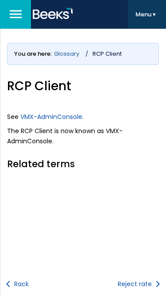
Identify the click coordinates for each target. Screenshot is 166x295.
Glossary (66, 54)
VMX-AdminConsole (51, 116)
